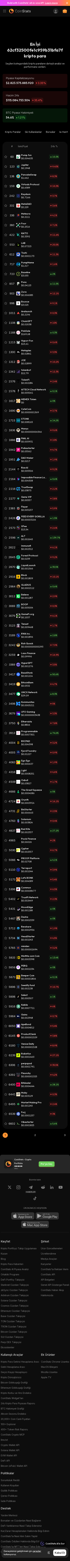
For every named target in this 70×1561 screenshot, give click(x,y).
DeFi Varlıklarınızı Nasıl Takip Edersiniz (21, 1525)
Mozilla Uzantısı (49, 1372)
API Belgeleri (48, 1279)
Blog (3, 1258)
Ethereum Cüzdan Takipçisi (15, 1311)
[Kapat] (65, 3)
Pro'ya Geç (46, 1164)
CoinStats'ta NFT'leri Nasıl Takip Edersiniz (23, 1546)
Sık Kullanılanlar (33, 131)
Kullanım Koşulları (10, 1485)
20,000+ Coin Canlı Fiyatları (15, 1419)
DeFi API (5, 1460)
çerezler (37, 1551)
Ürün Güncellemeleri (52, 1248)
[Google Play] (47, 1216)
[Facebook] (35, 1198)
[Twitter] (10, 1189)
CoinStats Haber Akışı (52, 1290)
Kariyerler (46, 1264)
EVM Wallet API (9, 1455)
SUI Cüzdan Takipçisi (12, 1337)
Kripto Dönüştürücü (11, 1377)
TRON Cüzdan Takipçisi (13, 1326)
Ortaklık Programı (10, 1274)
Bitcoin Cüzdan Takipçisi (14, 1331)
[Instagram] (18, 1189)
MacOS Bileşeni (49, 1367)
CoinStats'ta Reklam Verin (54, 1269)
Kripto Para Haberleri (12, 1264)
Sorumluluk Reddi (10, 1480)
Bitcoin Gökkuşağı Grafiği (14, 1382)
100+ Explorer (8, 1424)
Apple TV (46, 1377)
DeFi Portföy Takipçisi (12, 1279)
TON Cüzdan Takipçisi (13, 1321)
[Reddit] (43, 1189)
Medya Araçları (49, 1258)
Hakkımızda (47, 1295)
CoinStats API (48, 1274)
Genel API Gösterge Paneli (55, 1284)
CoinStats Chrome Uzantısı (55, 1361)
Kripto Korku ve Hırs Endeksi (16, 1393)
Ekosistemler (7, 1347)
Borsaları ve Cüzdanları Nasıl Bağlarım (21, 1520)
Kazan (4, 1253)
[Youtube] (61, 1189)
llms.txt (4, 1439)
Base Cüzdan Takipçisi (13, 1316)
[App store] (22, 1216)
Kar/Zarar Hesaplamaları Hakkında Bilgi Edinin (25, 1531)
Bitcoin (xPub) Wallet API (14, 1465)
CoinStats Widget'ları (12, 1398)
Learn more (51, 2)
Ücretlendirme (48, 1253)
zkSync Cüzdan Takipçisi (14, 1290)
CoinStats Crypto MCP (13, 1434)
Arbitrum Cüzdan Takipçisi (15, 1295)
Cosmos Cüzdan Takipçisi (14, 1305)
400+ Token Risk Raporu (14, 1429)
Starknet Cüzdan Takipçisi (15, 1284)
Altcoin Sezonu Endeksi (13, 1413)
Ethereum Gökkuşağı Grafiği (16, 1387)
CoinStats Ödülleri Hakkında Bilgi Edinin (22, 1541)
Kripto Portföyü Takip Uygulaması (19, 1248)
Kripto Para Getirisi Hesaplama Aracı (20, 1361)
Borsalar (50, 131)
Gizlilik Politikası (9, 1490)
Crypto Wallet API (10, 1445)
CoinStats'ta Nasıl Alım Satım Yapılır (19, 1536)
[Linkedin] (52, 1189)
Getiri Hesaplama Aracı (13, 1367)
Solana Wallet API (10, 1450)
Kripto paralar (13, 131)
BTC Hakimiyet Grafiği (12, 1408)
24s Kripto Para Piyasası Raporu (18, 1403)
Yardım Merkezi (9, 1515)
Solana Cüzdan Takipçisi (14, 1300)
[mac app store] (35, 1224)
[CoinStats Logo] (20, 11)
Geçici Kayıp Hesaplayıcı (14, 1372)
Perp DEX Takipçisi (11, 1342)
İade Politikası (8, 1501)
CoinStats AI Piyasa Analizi (15, 1269)
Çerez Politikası (9, 1495)
